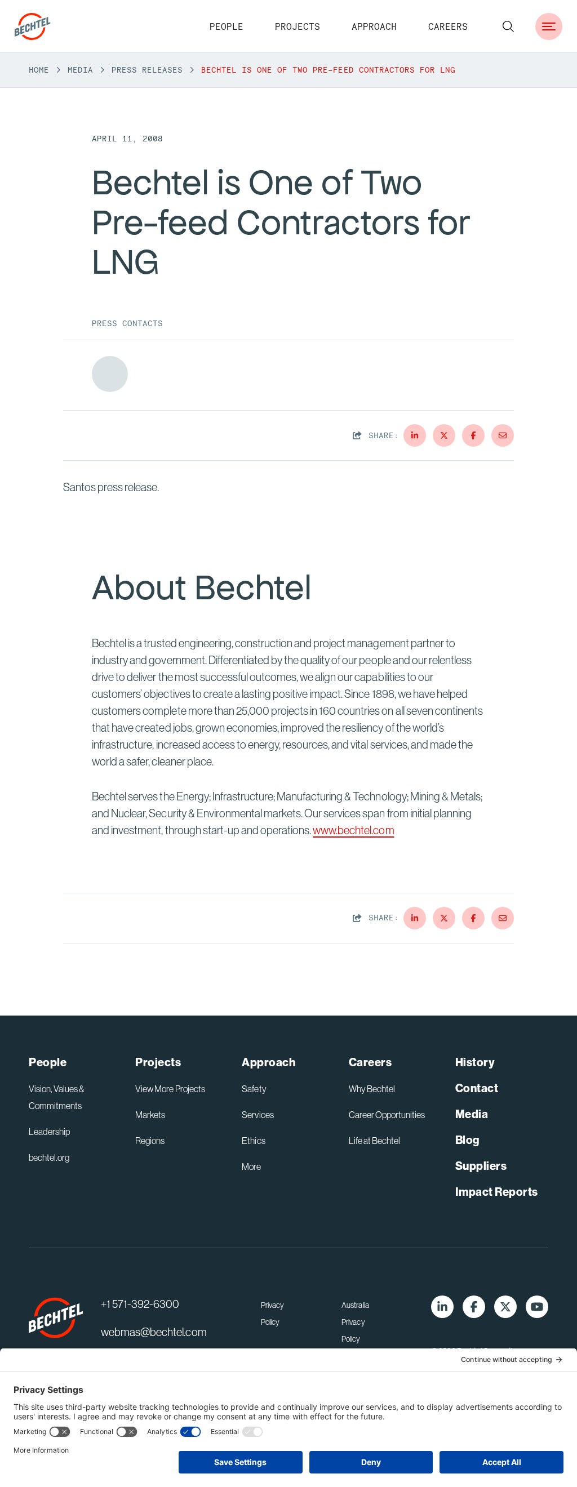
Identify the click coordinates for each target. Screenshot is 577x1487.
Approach (374, 26)
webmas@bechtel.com (153, 1332)
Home (39, 70)
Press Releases (147, 70)
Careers (448, 26)
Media (80, 70)
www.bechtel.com (353, 830)
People (226, 26)
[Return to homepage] (56, 1318)
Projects (297, 26)
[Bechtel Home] (33, 26)
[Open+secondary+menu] (548, 26)
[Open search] (508, 26)
